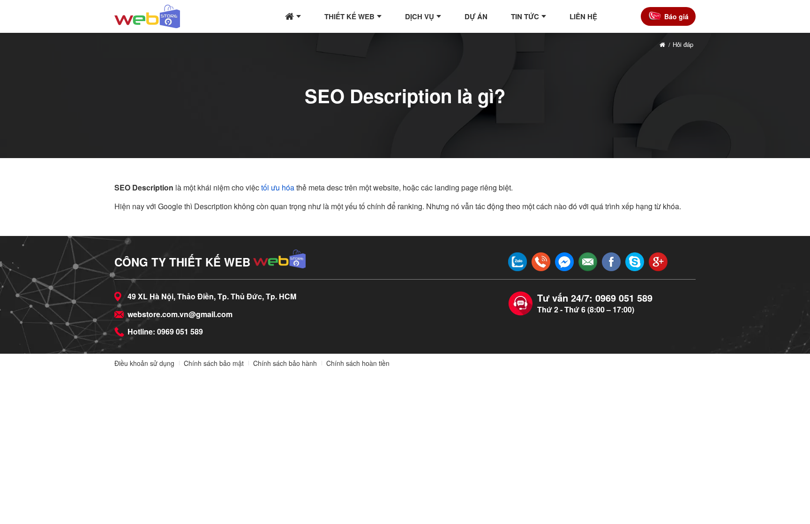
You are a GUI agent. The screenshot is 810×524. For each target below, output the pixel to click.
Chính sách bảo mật (214, 363)
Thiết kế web (349, 16)
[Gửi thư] (587, 261)
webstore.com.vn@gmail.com (180, 314)
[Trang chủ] (293, 16)
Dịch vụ (419, 16)
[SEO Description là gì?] (147, 16)
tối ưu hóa (277, 187)
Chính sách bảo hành (285, 363)
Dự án (476, 16)
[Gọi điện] (541, 261)
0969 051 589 (180, 331)
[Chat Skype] (634, 261)
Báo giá (676, 16)
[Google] (658, 261)
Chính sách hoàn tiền (358, 363)
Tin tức (525, 16)
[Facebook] (611, 261)
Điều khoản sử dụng (144, 363)
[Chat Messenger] (564, 261)
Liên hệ (583, 16)
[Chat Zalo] (517, 261)
